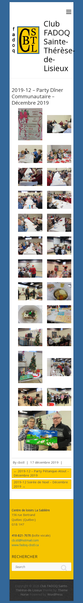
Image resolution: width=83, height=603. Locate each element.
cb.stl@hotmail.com (25, 540)
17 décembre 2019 (44, 462)
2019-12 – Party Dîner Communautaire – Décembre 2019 (37, 96)
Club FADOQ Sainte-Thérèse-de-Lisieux (59, 46)
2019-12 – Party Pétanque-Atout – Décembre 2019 (41, 473)
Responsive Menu (68, 12)
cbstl (20, 462)
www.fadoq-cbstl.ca (25, 545)
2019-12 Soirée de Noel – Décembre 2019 (41, 484)
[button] (30, 124)
